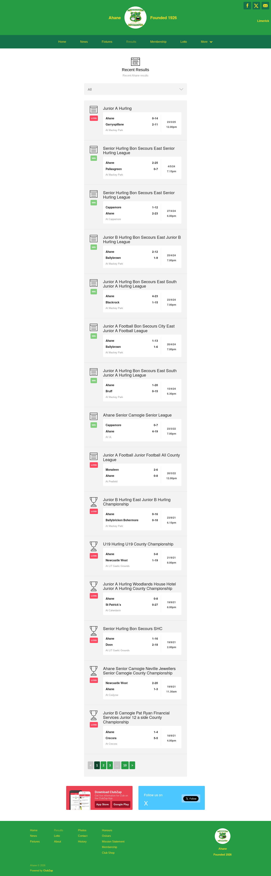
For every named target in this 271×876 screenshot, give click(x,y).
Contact (82, 835)
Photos (82, 830)
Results (131, 41)
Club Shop (108, 852)
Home (62, 41)
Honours (107, 830)
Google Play (121, 804)
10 (125, 765)
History (82, 841)
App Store (102, 804)
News (84, 41)
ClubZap (48, 870)
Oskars (106, 835)
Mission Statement (113, 841)
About (57, 841)
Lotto (183, 41)
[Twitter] (256, 5)
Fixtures (107, 41)
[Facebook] (247, 5)
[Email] (265, 5)
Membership (158, 41)
